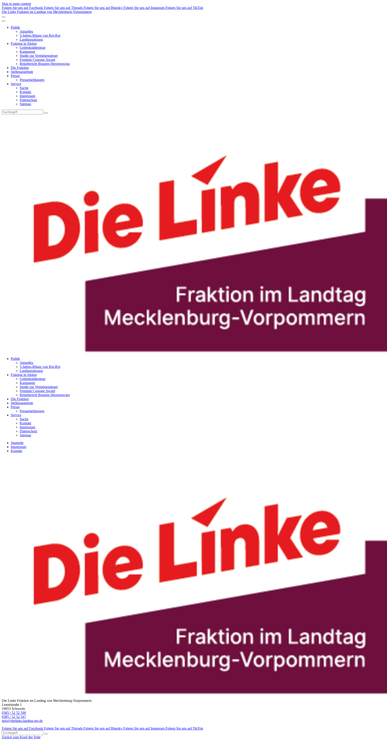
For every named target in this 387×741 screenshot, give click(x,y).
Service (16, 84)
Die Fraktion (20, 68)
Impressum (27, 96)
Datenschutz (28, 100)
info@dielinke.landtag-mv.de (22, 721)
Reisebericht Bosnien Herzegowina (45, 64)
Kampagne (27, 51)
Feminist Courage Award (37, 60)
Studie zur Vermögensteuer (39, 56)
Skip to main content (16, 4)
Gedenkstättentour (32, 47)
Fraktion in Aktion (24, 43)
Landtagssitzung (31, 39)
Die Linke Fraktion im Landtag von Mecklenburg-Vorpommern (47, 12)
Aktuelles (26, 31)
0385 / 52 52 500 (14, 713)
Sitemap (25, 104)
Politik (15, 27)
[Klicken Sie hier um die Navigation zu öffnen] (3, 21)
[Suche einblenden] (3, 17)
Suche (24, 88)
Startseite (17, 443)
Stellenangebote (22, 72)
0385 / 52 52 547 (14, 717)
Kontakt (25, 92)
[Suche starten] (46, 113)
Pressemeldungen (32, 80)
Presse (15, 76)
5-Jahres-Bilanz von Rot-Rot (40, 35)
